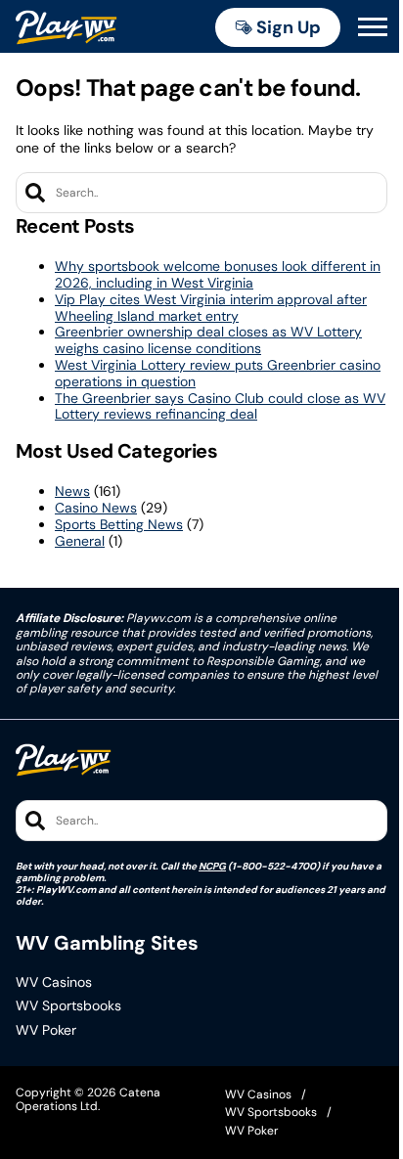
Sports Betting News (119, 524)
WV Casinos (54, 982)
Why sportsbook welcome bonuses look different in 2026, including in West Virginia (218, 274)
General (80, 541)
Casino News (96, 507)
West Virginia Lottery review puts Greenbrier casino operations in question (218, 373)
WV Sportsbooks (68, 1006)
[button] (372, 27)
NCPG (212, 866)
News (72, 491)
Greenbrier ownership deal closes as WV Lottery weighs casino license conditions (208, 340)
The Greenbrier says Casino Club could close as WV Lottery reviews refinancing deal (220, 406)
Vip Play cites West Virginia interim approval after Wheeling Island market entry (211, 307)
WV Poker (46, 1030)
